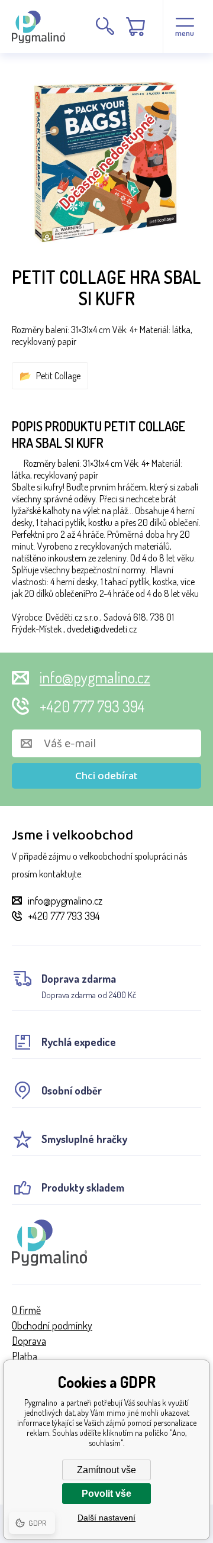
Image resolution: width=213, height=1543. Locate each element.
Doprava (29, 1340)
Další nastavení (106, 1517)
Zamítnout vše (106, 1470)
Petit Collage (58, 376)
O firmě (26, 1309)
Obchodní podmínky (52, 1325)
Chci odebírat (106, 776)
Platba (24, 1356)
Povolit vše (106, 1494)
